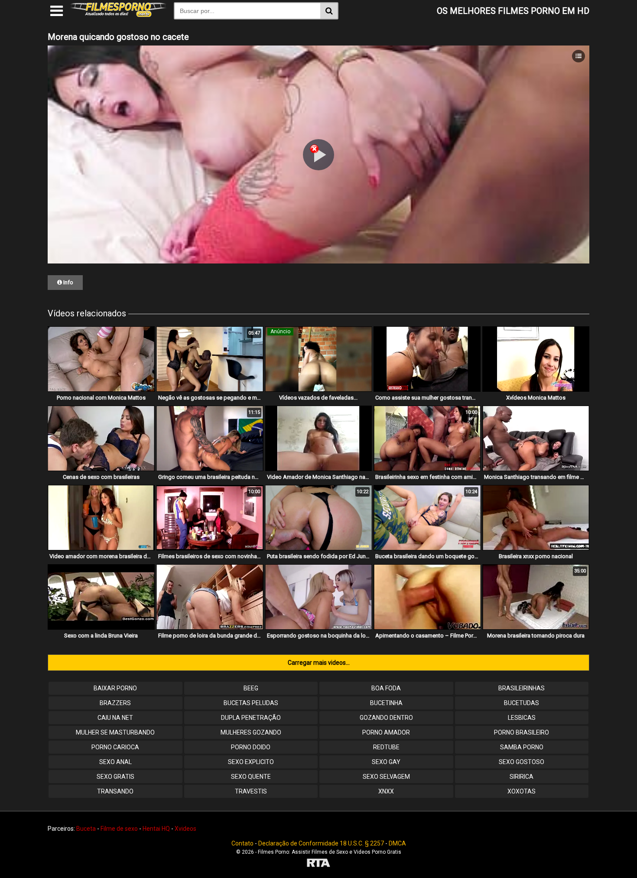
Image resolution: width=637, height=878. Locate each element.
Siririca (521, 776)
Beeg (251, 688)
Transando (115, 791)
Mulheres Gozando (251, 732)
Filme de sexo (119, 828)
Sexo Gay (386, 761)
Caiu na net (115, 717)
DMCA (397, 843)
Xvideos (185, 828)
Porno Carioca (115, 747)
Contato (242, 843)
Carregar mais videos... (319, 662)
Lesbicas (522, 717)
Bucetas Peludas (251, 702)
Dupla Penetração (251, 717)
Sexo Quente (251, 776)
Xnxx (386, 791)
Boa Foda (386, 688)
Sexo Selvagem (386, 776)
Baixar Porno (115, 688)
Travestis (251, 791)
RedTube (386, 747)
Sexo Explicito (251, 761)
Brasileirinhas (521, 688)
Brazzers (115, 702)
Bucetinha (386, 702)
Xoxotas (521, 791)
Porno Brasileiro (521, 732)
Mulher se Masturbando (115, 732)
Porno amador (386, 732)
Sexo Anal (115, 761)
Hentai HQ (156, 828)
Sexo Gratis (115, 776)
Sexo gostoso (521, 761)
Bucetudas (521, 702)
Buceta (86, 828)
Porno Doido (250, 747)
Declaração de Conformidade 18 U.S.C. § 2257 (321, 843)
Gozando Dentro (386, 717)
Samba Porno (521, 747)
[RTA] (318, 863)
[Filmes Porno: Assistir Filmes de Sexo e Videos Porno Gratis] (118, 14)
